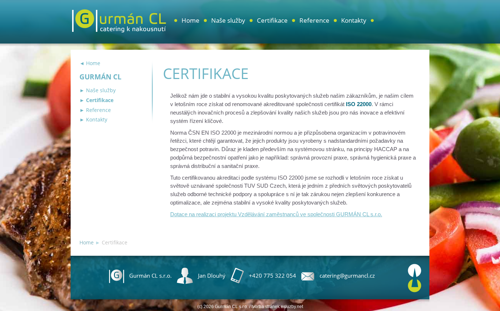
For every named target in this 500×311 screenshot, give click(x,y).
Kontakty (353, 20)
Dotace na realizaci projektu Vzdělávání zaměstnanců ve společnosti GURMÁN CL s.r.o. (276, 214)
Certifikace (272, 20)
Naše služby (228, 20)
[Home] (119, 25)
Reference (314, 20)
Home (190, 20)
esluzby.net (292, 306)
